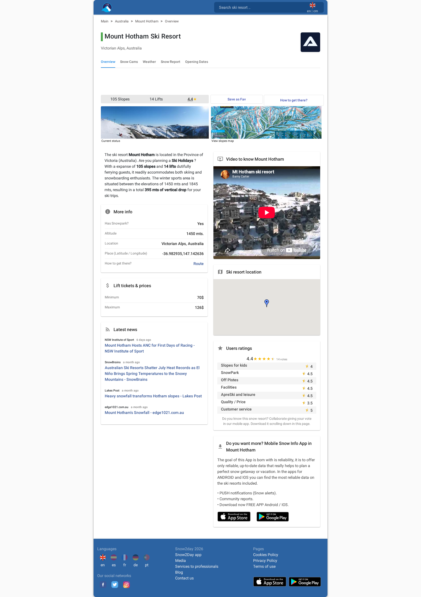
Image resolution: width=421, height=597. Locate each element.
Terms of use (264, 566)
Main (105, 21)
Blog (179, 572)
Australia (122, 21)
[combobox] (261, 7)
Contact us (184, 578)
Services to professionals (196, 566)
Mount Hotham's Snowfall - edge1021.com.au (144, 412)
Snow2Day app (188, 554)
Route (198, 263)
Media (180, 560)
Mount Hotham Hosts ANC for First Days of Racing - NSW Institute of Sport (150, 348)
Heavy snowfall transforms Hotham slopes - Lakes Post (153, 396)
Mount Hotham (147, 21)
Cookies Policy (265, 554)
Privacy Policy (265, 560)
